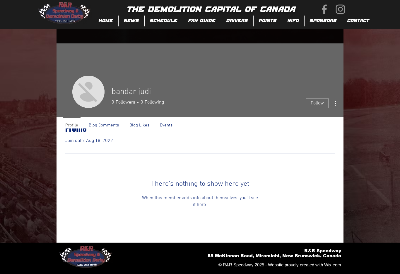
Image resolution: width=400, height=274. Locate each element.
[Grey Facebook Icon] (324, 9)
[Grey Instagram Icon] (340, 9)
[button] (202, 21)
